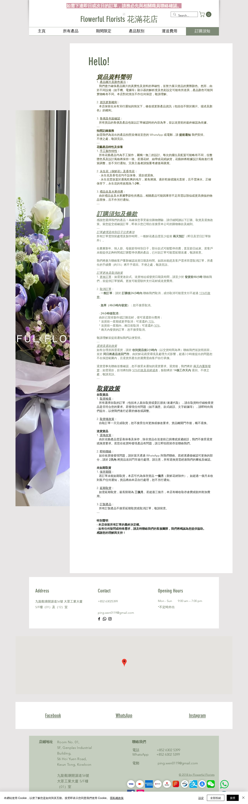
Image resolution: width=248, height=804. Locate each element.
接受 (232, 798)
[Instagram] (110, 619)
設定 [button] (201, 798)
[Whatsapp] (104, 619)
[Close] (243, 798)
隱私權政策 (117, 798)
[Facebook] (99, 619)
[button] (206, 14)
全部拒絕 (215, 798)
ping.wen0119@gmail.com (116, 613)
